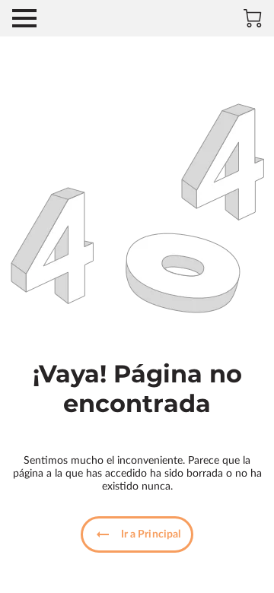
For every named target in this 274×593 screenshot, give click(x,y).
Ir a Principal (150, 534)
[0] (253, 18)
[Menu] (24, 18)
